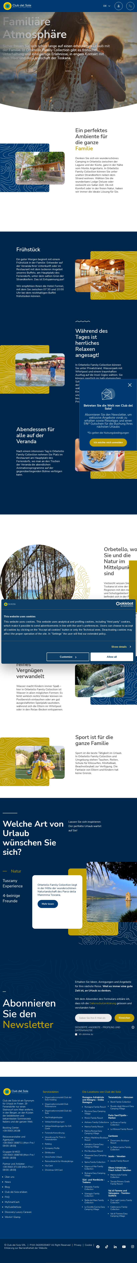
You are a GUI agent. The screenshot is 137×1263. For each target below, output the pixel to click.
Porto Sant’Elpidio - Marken (118, 1116)
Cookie (88, 1245)
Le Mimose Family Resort (121, 1129)
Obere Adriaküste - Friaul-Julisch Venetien (119, 1169)
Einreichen (124, 1017)
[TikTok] (106, 1246)
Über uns (9, 1177)
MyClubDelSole (13, 1207)
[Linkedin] (115, 1246)
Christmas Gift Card (53, 1170)
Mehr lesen (56, 903)
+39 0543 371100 (12, 1166)
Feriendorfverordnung (54, 1132)
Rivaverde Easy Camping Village (95, 1156)
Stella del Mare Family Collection (94, 1201)
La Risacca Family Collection (118, 1123)
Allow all (112, 656)
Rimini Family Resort (94, 1118)
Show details (119, 646)
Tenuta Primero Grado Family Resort (120, 1182)
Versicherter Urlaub (53, 1157)
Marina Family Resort (94, 1126)
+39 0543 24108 (11, 1130)
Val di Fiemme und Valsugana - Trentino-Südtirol (119, 1193)
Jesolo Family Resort (119, 1161)
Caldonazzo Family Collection (118, 1208)
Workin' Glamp (12, 1217)
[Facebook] (98, 1246)
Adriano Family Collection (96, 1122)
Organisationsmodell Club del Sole (58, 1111)
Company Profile (52, 1148)
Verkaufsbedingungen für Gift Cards (58, 1127)
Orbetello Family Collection (92, 1188)
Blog (7, 1187)
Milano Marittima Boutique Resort (96, 1138)
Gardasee (113, 1136)
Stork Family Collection (120, 1102)
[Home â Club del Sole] (17, 6)
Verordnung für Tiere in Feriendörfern (55, 1138)
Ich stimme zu (86, 1034)
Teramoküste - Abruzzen (120, 1097)
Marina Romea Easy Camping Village (93, 1132)
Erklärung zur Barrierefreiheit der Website (25, 1248)
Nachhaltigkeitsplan (54, 1117)
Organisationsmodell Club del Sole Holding (58, 1098)
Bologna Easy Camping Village (95, 1174)
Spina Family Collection (95, 1162)
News (8, 1182)
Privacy (77, 1245)
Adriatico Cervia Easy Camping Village (94, 1145)
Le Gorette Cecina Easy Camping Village (95, 1208)
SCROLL (68, 71)
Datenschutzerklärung (103, 1003)
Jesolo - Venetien (116, 1156)
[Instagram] (132, 1246)
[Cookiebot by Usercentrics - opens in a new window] (118, 604)
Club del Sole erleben (16, 1192)
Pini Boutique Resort (94, 1151)
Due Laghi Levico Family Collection (121, 1201)
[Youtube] (124, 1246)
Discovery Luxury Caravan (18, 1212)
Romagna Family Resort (95, 1107)
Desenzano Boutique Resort (119, 1141)
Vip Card (49, 1165)
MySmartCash (12, 1202)
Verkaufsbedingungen (54, 1121)
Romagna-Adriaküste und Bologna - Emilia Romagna (93, 1100)
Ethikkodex (50, 1152)
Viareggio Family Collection (92, 1194)
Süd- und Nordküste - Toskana (93, 1181)
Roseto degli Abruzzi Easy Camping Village (122, 1107)
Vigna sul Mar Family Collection (94, 1167)
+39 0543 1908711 (13, 1142)
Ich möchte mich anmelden (108, 442)
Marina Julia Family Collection (118, 1176)
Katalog (48, 1144)
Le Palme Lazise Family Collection (120, 1148)
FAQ (7, 1197)
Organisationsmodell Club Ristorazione (56, 1105)
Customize (66, 656)
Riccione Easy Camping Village (95, 1112)
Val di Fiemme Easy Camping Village (118, 1214)
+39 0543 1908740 (13, 1154)
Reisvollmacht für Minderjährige (59, 1161)
